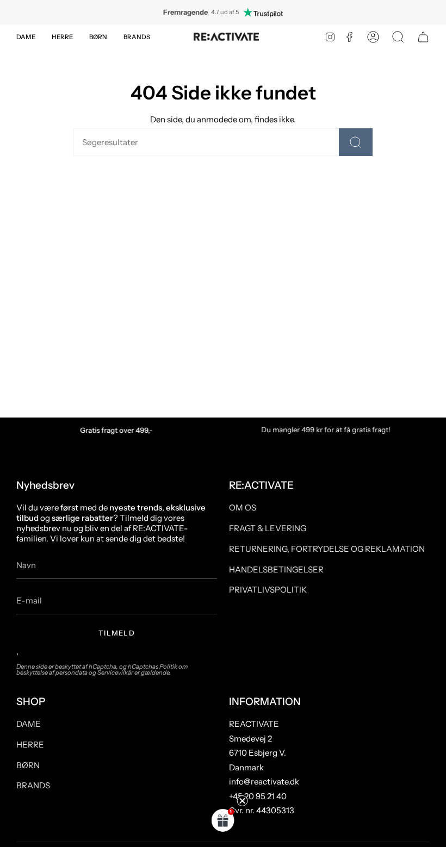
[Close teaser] (242, 800)
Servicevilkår (115, 672)
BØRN (28, 765)
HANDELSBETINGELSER (276, 569)
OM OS (242, 507)
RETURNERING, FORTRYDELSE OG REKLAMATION (327, 549)
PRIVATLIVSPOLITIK (268, 589)
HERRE (30, 744)
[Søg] (356, 142)
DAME (28, 724)
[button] (26, 36)
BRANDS (33, 785)
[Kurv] (423, 36)
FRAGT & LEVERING (267, 528)
